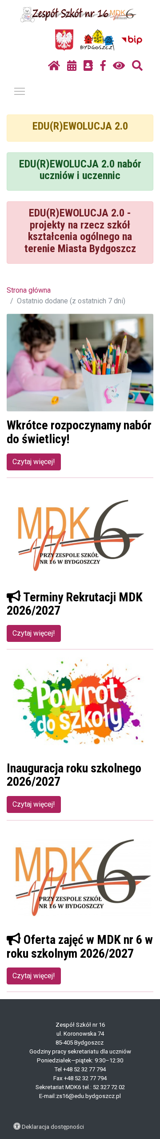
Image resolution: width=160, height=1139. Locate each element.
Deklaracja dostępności (53, 1126)
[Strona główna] (54, 66)
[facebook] (103, 66)
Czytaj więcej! (33, 461)
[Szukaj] (137, 66)
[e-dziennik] (88, 66)
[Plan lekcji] (72, 66)
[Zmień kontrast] (118, 66)
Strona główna (29, 290)
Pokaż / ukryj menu (19, 91)
